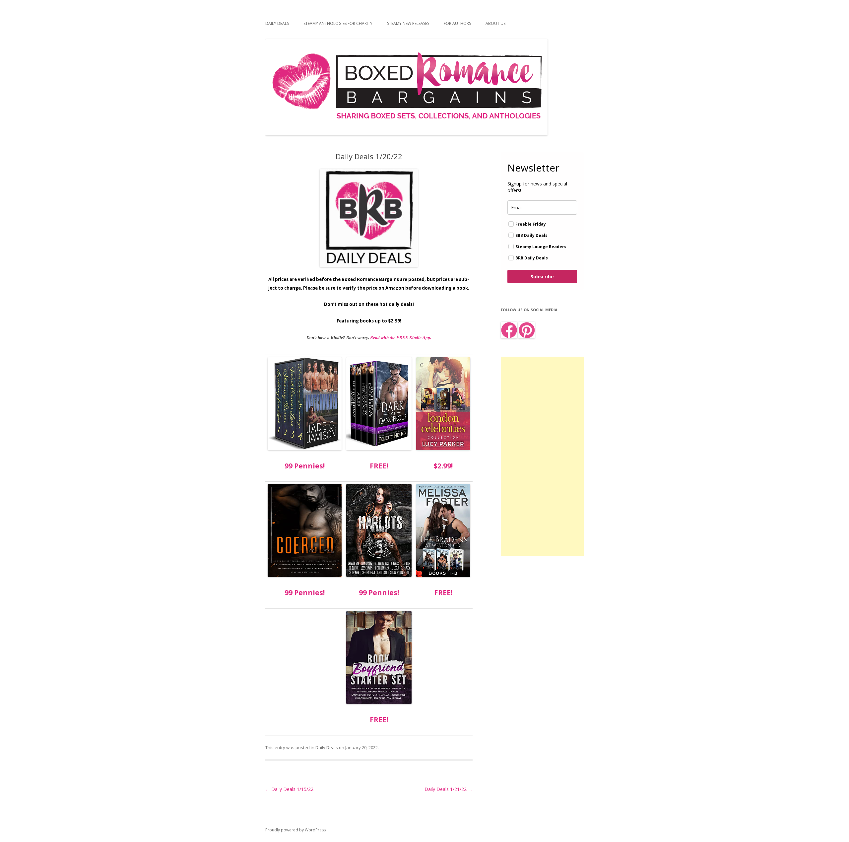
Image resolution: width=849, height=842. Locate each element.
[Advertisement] (542, 456)
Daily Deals (277, 23)
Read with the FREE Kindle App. (400, 337)
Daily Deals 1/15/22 (289, 789)
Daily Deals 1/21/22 (448, 789)
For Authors (457, 23)
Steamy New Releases (408, 23)
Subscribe (542, 276)
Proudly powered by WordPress (295, 830)
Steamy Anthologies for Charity (337, 23)
